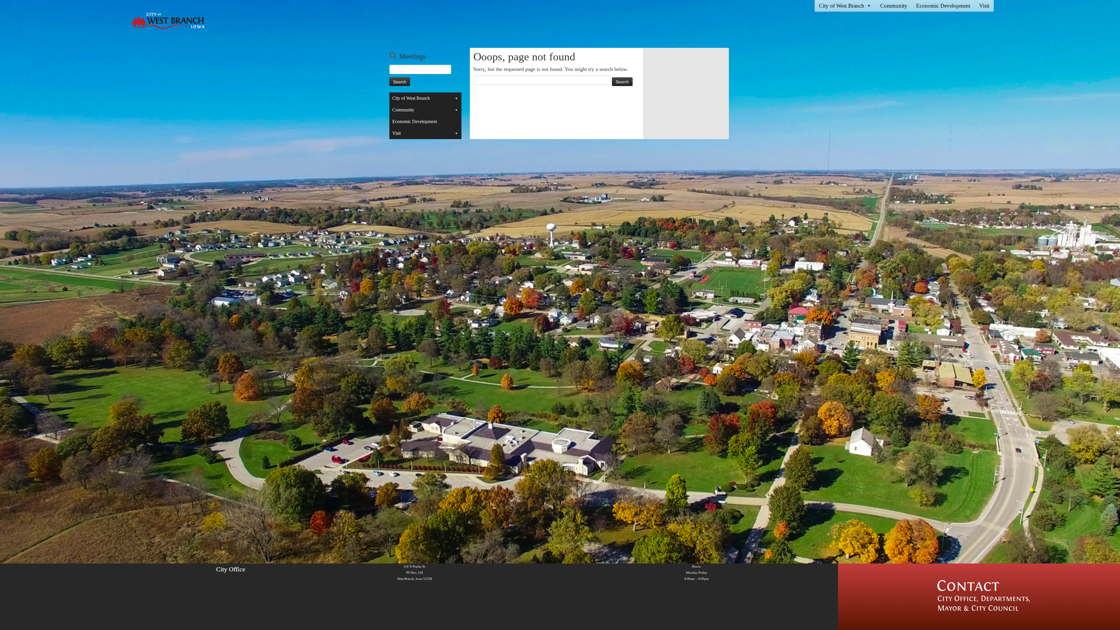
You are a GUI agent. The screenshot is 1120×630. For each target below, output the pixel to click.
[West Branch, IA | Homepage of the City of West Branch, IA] (168, 21)
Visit (984, 6)
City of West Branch (841, 6)
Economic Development (943, 6)
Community (893, 6)
